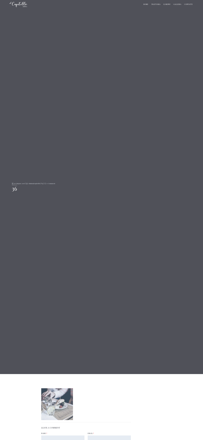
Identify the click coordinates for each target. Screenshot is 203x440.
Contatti (188, 4)
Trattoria (155, 4)
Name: (44, 433)
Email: (91, 433)
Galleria (177, 4)
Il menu (166, 4)
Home (145, 4)
